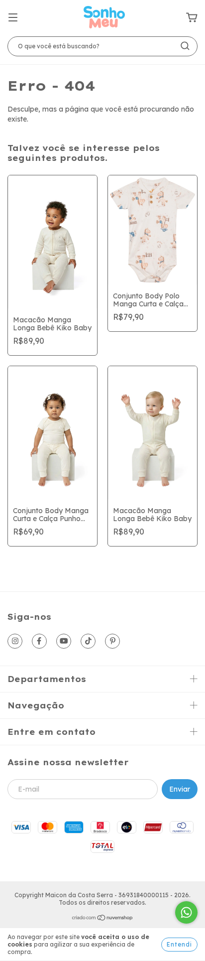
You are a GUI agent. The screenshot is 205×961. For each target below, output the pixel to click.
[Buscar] (185, 46)
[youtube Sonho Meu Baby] (63, 641)
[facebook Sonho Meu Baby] (39, 641)
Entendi (179, 944)
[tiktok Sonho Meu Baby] (88, 641)
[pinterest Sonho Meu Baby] (112, 641)
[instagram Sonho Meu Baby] (14, 641)
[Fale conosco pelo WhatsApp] (186, 912)
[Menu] (13, 17)
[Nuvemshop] (103, 919)
